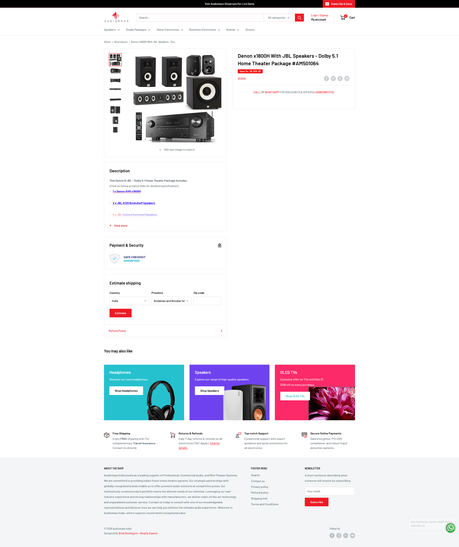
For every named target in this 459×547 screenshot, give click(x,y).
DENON (242, 78)
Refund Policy (117, 330)
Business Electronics (202, 29)
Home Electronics (168, 29)
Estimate (120, 313)
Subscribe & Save (341, 3)
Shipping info (259, 498)
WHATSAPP (272, 92)
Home (107, 41)
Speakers (110, 29)
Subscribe (316, 502)
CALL (256, 92)
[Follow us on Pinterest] (345, 535)
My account (318, 19)
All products (120, 41)
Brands (230, 29)
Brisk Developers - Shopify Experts (138, 533)
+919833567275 (324, 92)
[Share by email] (346, 78)
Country (115, 292)
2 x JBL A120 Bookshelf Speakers (134, 203)
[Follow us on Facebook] (332, 535)
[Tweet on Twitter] (340, 78)
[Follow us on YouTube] (352, 535)
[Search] (299, 18)
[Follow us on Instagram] (338, 535)
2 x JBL (135, 214)
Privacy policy (259, 486)
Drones (250, 29)
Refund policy (259, 492)
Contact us (258, 481)
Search (255, 475)
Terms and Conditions (264, 504)
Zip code (198, 292)
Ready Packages (136, 29)
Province (157, 292)
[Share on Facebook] (326, 78)
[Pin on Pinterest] (333, 78)
